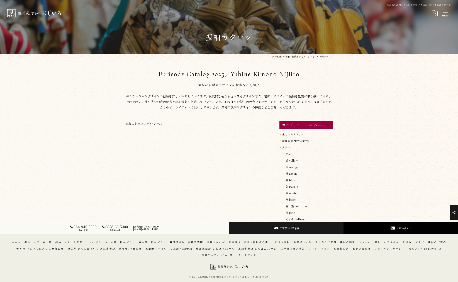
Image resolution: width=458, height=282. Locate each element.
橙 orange (292, 167)
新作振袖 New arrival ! (296, 141)
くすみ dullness (296, 219)
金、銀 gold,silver (297, 206)
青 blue (290, 180)
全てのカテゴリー (293, 134)
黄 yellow (292, 160)
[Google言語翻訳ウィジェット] (434, 13)
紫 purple (292, 186)
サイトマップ (247, 255)
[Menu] (445, 13)
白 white (291, 193)
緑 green (291, 173)
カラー (286, 147)
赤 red (290, 154)
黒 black (291, 199)
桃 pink (290, 212)
